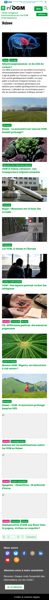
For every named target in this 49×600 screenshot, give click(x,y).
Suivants (31, 537)
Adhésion (42, 14)
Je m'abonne (14, 587)
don (38, 8)
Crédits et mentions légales (27, 597)
